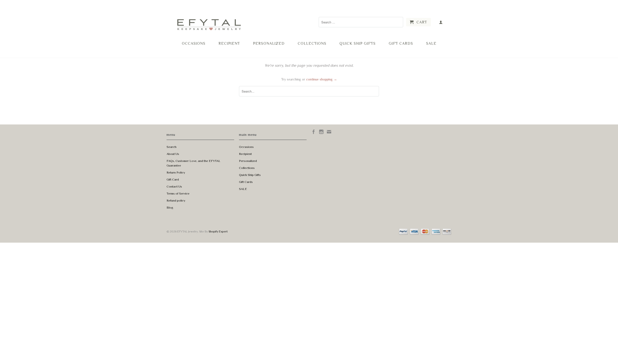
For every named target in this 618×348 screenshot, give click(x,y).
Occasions (193, 43)
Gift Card (173, 179)
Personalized (269, 43)
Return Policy (176, 172)
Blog (170, 207)
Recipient (229, 43)
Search (171, 147)
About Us (173, 154)
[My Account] (441, 22)
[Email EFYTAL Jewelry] (329, 132)
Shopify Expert (218, 231)
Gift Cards (401, 43)
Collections (312, 43)
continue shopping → (321, 79)
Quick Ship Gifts (357, 43)
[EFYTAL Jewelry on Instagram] (321, 132)
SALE (431, 43)
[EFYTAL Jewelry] (209, 20)
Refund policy (176, 200)
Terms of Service (178, 193)
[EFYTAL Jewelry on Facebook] (313, 132)
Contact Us (174, 186)
